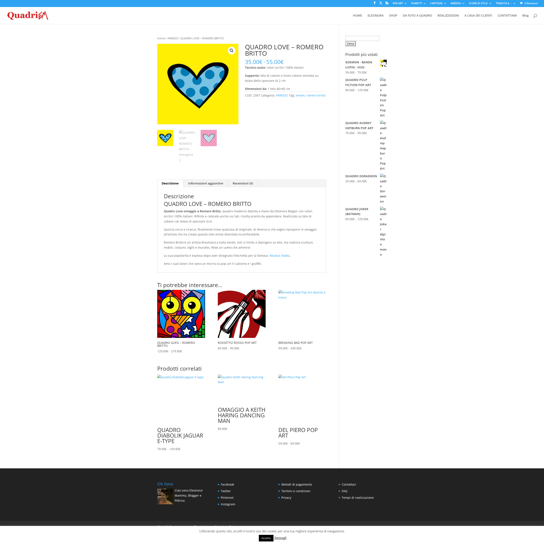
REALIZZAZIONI (448, 15)
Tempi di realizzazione (358, 498)
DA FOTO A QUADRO (417, 15)
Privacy (286, 498)
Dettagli (280, 538)
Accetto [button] (266, 538)
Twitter (226, 491)
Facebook (227, 484)
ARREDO (455, 3)
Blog (525, 15)
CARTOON (436, 3)
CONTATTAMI (507, 15)
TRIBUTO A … (504, 3)
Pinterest (227, 498)
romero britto (316, 95)
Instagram (228, 504)
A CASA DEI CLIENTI (478, 15)
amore (300, 95)
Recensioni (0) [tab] (243, 183)
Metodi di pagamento (296, 484)
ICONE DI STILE (478, 3)
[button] (231, 50)
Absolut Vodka (279, 256)
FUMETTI (416, 3)
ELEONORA (376, 15)
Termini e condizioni (295, 491)
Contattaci (349, 484)
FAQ (344, 491)
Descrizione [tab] (170, 183)
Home (161, 38)
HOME (357, 15)
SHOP (393, 15)
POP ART (398, 3)
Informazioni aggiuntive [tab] (205, 183)
